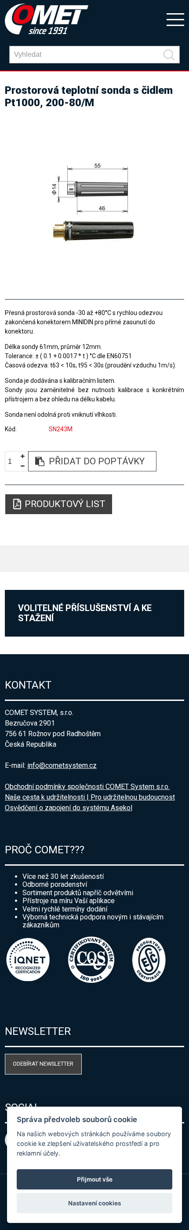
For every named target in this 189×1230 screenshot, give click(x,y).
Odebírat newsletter (43, 1063)
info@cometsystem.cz (62, 765)
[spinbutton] (13, 461)
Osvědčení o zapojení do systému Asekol (68, 808)
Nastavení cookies (94, 1203)
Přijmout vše (95, 1179)
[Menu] (175, 19)
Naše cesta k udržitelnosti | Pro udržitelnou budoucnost (90, 797)
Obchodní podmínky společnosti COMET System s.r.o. (87, 786)
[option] (95, 200)
